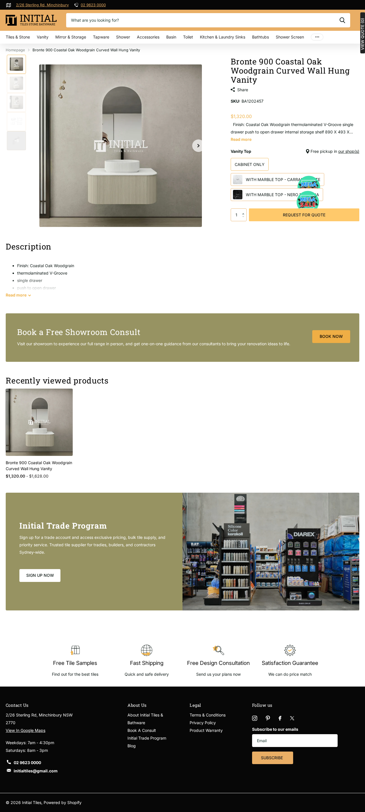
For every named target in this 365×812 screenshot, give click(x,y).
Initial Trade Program (146, 738)
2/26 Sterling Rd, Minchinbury (42, 5)
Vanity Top (295, 151)
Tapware (101, 36)
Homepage (15, 50)
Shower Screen (290, 36)
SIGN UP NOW (40, 575)
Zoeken (342, 20)
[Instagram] (254, 718)
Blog (131, 745)
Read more (241, 139)
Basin (171, 36)
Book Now (331, 336)
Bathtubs (260, 36)
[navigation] (16, 64)
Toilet (188, 36)
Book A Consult (141, 730)
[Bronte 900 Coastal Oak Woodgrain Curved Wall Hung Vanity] (39, 422)
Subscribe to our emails (275, 729)
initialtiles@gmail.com (36, 770)
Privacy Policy (203, 722)
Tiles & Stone (18, 36)
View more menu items (317, 37)
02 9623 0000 (93, 5)
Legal (195, 705)
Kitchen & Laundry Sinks (222, 36)
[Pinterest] (268, 718)
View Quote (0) (362, 34)
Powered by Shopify (63, 802)
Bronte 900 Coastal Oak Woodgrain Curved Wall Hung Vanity (39, 465)
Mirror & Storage (70, 36)
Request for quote (304, 214)
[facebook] (280, 718)
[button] (245, 210)
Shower (123, 36)
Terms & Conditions (208, 714)
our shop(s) (348, 151)
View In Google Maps (25, 730)
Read (16, 295)
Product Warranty (206, 730)
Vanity (42, 36)
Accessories (148, 36)
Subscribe (272, 757)
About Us (137, 705)
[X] (292, 718)
